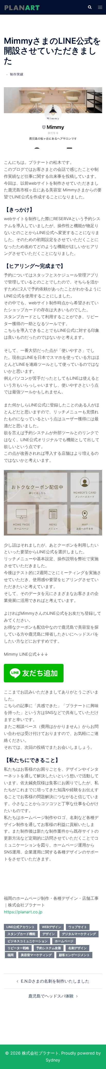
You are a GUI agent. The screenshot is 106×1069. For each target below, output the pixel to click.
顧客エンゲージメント (74, 955)
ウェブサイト (77, 927)
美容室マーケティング (36, 955)
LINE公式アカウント (20, 927)
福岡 (10, 955)
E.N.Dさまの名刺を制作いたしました (55, 981)
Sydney (53, 1060)
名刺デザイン (77, 948)
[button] (89, 7)
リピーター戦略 (18, 948)
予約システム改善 (48, 948)
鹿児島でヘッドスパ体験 (51, 996)
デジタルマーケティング (79, 934)
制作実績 (16, 74)
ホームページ (64, 941)
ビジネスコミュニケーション (27, 941)
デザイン (48, 934)
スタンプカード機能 (21, 934)
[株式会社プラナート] (22, 7)
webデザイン (51, 927)
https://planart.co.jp (23, 911)
